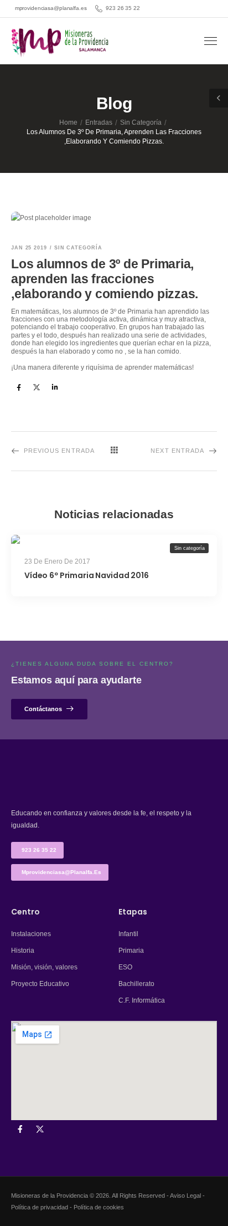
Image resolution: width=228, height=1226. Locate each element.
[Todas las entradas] (114, 450)
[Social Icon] (18, 387)
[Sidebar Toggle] (218, 98)
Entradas (98, 122)
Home (68, 122)
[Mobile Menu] (210, 41)
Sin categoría (141, 122)
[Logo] (61, 42)
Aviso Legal (185, 1195)
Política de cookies (99, 1207)
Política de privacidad (39, 1207)
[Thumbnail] (114, 539)
